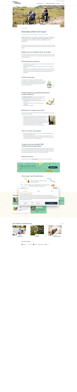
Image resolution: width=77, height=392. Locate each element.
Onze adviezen (39, 3)
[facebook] (24, 244)
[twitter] (30, 244)
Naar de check (52, 167)
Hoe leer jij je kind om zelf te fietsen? (23, 210)
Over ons (58, 3)
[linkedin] (35, 244)
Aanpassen (38, 203)
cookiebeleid (37, 197)
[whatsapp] (41, 244)
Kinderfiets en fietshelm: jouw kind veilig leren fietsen (40, 210)
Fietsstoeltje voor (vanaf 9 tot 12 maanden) (59, 201)
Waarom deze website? (50, 3)
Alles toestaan (51, 203)
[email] (47, 244)
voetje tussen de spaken (27, 96)
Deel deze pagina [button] (26, 241)
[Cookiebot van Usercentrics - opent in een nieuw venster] (54, 188)
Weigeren (25, 203)
